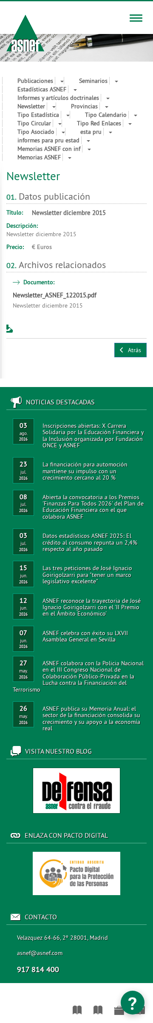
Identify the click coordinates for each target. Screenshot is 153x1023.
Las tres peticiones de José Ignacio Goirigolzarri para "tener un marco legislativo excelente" (87, 574)
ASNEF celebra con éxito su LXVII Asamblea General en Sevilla (85, 636)
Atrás (133, 350)
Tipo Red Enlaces (99, 123)
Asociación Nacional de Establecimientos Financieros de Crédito (5, 1006)
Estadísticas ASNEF (41, 89)
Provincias (84, 106)
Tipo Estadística (38, 115)
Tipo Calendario (106, 115)
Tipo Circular (34, 123)
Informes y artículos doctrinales (58, 98)
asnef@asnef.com (39, 953)
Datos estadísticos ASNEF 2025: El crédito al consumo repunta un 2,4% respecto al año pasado (89, 542)
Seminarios (93, 81)
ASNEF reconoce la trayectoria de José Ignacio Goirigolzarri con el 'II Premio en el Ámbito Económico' (91, 607)
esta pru (91, 132)
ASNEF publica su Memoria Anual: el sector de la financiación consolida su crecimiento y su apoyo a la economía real (91, 718)
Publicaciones (35, 81)
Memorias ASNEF (39, 157)
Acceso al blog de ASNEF (76, 791)
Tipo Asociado (35, 132)
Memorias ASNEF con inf (48, 149)
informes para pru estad (48, 140)
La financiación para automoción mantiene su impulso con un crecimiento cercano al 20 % (85, 471)
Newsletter (31, 106)
